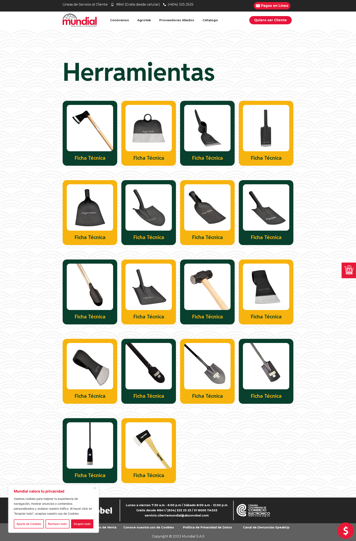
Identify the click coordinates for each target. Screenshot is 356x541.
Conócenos (119, 20)
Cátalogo (210, 20)
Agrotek (144, 20)
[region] (53, 509)
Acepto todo (82, 524)
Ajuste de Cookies (28, 524)
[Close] (94, 488)
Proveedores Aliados (176, 20)
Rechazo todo (57, 524)
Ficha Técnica (90, 158)
